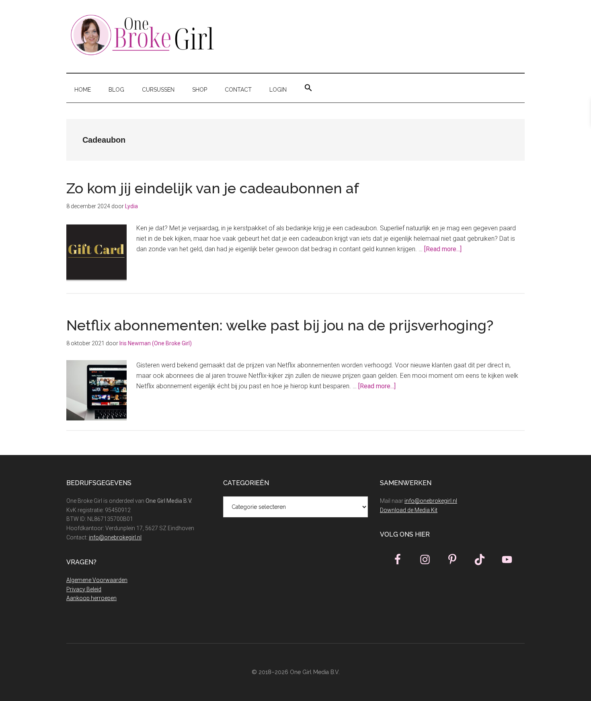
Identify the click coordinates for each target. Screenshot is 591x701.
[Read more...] (443, 249)
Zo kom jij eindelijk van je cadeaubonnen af (214, 188)
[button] (308, 88)
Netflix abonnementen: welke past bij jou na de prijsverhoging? (279, 325)
